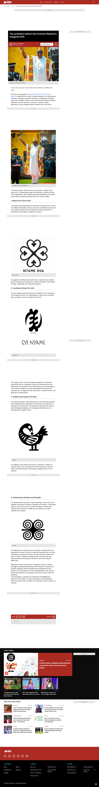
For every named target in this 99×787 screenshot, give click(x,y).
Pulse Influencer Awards (52, 770)
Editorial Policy (52, 767)
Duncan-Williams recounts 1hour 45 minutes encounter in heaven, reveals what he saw (53, 709)
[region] (49, 687)
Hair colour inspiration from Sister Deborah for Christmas (30, 693)
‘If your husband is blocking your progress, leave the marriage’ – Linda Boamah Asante (22, 709)
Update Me (15, 621)
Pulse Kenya (70, 770)
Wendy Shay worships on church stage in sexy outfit (48, 693)
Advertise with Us (35, 770)
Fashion (13, 6)
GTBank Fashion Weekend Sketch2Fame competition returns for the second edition (54, 665)
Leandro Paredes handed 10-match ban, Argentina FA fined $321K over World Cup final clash (22, 730)
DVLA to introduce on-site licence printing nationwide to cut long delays (53, 720)
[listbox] (49, 687)
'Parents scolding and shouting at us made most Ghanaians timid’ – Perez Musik (22, 720)
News (41, 2)
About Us (32, 767)
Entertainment (48, 2)
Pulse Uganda (71, 772)
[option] (12, 688)
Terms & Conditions (35, 772)
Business (18, 770)
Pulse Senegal (87, 767)
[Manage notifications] (96, 784)
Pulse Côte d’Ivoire (86, 770)
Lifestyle (56, 2)
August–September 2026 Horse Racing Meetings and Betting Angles (53, 730)
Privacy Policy (34, 775)
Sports (62, 2)
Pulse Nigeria (70, 767)
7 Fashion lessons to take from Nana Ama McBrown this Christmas (11, 694)
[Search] (93, 2)
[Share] (55, 44)
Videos (5, 690)
